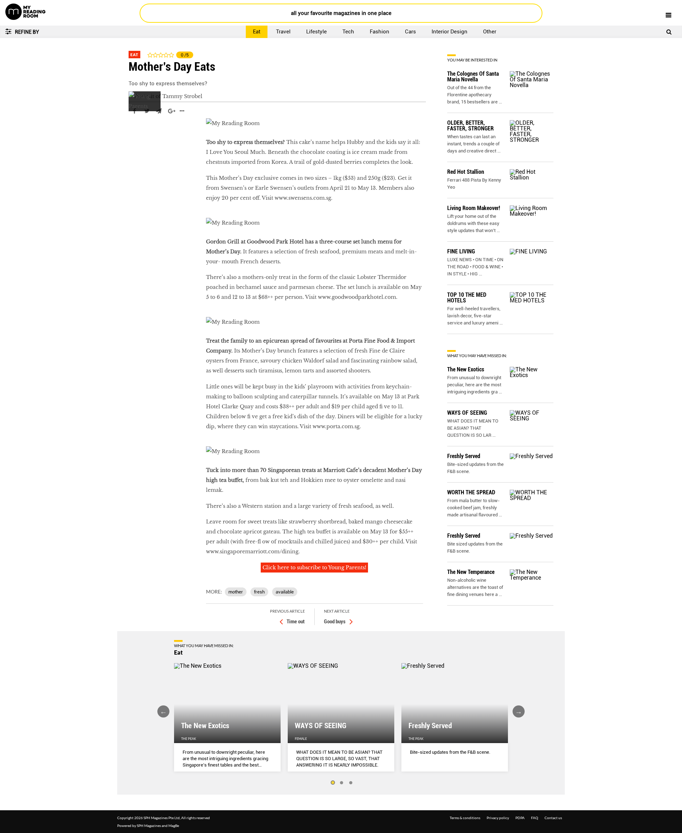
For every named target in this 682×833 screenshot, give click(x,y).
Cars (410, 31)
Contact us (553, 818)
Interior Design (449, 31)
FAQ (534, 818)
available (285, 592)
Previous (163, 711)
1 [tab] (332, 783)
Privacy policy (498, 818)
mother (235, 592)
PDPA (520, 818)
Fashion (379, 31)
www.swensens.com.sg (303, 198)
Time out (296, 621)
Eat (256, 31)
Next (519, 711)
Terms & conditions (465, 818)
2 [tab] (341, 783)
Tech (348, 31)
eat (133, 132)
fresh (259, 592)
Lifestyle (316, 31)
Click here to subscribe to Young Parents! (314, 567)
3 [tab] (351, 783)
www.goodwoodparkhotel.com (357, 297)
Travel (283, 31)
